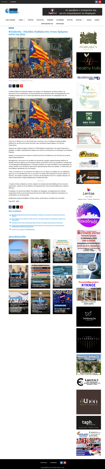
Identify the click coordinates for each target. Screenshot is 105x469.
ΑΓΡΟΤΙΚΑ (70, 20)
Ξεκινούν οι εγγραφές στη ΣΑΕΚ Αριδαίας (23, 229)
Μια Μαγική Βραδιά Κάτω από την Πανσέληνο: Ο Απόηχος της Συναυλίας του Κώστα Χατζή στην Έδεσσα (38, 215)
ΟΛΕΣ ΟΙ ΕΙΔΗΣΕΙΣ (10, 20)
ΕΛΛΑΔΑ (89, 20)
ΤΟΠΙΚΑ (20, 20)
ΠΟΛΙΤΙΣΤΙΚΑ (40, 20)
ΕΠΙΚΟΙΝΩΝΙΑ (13, 1)
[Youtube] (99, 1)
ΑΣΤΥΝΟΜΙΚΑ (60, 20)
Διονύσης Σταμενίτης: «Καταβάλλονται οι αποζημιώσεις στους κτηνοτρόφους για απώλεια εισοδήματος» (40, 308)
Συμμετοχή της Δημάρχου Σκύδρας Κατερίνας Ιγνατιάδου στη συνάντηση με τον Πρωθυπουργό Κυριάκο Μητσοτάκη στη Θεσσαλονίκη (38, 226)
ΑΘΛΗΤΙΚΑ (79, 20)
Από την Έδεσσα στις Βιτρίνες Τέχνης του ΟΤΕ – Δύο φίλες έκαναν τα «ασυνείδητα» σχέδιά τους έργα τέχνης (38, 219)
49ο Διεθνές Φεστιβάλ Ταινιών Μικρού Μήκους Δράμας (62, 310)
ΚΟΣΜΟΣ (97, 20)
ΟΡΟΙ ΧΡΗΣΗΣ (4, 1)
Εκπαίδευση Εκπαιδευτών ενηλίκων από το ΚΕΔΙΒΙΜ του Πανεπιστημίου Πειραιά (60, 282)
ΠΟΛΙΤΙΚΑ (30, 20)
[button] (10, 85)
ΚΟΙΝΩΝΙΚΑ (50, 20)
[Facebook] (96, 1)
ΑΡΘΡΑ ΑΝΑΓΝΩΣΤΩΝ (47, 23)
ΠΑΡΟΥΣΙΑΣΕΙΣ (60, 23)
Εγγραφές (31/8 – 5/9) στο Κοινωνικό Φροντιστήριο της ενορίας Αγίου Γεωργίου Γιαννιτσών (37, 222)
